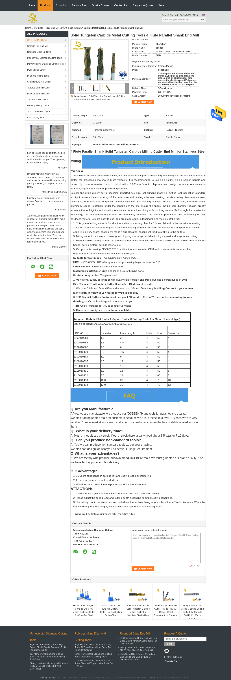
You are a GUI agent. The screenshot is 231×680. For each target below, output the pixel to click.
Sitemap (177, 656)
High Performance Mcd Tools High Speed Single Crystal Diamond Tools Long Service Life (48, 647)
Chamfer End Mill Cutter (39, 82)
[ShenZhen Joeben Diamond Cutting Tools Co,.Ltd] (33, 18)
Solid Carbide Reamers (38, 111)
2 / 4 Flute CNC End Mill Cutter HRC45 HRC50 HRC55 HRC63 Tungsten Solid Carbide (165, 610)
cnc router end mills (106, 514)
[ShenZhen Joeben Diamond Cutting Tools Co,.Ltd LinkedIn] (166, 651)
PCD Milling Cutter (36, 70)
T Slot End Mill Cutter (37, 99)
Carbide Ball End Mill (37, 46)
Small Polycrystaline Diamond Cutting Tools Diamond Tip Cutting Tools (93, 655)
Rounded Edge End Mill (39, 52)
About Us (61, 5)
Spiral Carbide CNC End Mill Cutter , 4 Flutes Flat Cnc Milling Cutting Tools (111, 610)
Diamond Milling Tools (38, 76)
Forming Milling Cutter (38, 105)
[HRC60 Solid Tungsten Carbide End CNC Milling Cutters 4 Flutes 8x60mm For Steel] (84, 595)
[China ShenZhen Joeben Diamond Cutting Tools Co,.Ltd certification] (37, 134)
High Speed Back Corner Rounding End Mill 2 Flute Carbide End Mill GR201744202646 (137, 657)
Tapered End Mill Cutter (38, 87)
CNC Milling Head (36, 117)
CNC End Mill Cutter (56, 28)
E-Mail (167, 656)
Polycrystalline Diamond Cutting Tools (45, 64)
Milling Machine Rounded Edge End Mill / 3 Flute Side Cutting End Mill (138, 648)
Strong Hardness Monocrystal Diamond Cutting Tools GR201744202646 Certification (49, 666)
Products (45, 5)
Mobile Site (171, 661)
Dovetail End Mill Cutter (38, 93)
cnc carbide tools (87, 514)
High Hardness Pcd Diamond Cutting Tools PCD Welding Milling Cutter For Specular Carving (93, 647)
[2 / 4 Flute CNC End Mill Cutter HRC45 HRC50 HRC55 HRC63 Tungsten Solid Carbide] (165, 595)
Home (31, 5)
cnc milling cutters (126, 514)
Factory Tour (79, 5)
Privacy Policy (47, 677)
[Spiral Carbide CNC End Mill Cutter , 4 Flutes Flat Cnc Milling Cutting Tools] (111, 595)
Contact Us (121, 5)
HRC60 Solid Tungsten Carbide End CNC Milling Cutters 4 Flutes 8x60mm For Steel (84, 610)
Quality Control (100, 5)
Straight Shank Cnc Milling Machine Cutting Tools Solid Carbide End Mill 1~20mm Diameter (192, 612)
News (161, 5)
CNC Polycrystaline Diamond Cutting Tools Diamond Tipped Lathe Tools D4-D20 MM (94, 663)
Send (169, 643)
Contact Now (145, 102)
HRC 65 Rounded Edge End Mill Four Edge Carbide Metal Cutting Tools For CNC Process (138, 641)
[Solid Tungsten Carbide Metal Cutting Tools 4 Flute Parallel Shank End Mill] (99, 60)
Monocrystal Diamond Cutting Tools (44, 58)
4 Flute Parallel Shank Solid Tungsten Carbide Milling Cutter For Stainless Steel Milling (138, 610)
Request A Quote (143, 5)
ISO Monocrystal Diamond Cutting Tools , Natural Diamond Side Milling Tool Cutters (48, 657)
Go (202, 19)
